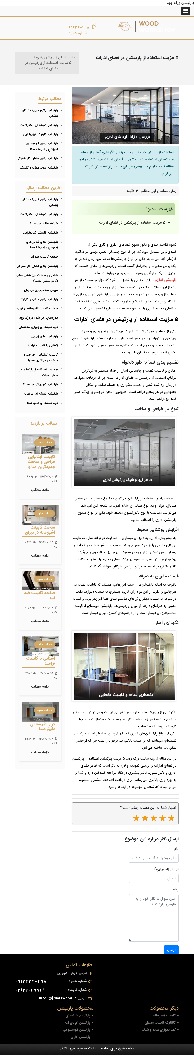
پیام (176, 889)
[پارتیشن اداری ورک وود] (146, 26)
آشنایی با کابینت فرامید (43, 345)
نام (176, 849)
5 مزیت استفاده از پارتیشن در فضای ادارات (132, 223)
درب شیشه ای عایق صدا (42, 402)
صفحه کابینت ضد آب (44, 256)
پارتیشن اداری (165, 280)
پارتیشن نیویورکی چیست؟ (40, 384)
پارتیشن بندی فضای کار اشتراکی (37, 158)
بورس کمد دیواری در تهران (41, 290)
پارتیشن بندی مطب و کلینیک (39, 167)
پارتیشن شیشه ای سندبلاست (39, 125)
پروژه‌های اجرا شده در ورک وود (38, 317)
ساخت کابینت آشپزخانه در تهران (37, 308)
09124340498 (77, 27)
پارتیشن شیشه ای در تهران (40, 393)
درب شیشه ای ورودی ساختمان (38, 327)
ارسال (171, 950)
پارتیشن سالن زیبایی (44, 336)
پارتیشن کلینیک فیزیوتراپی (40, 134)
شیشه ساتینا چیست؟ (44, 223)
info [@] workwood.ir (57, 998)
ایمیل (174, 869)
